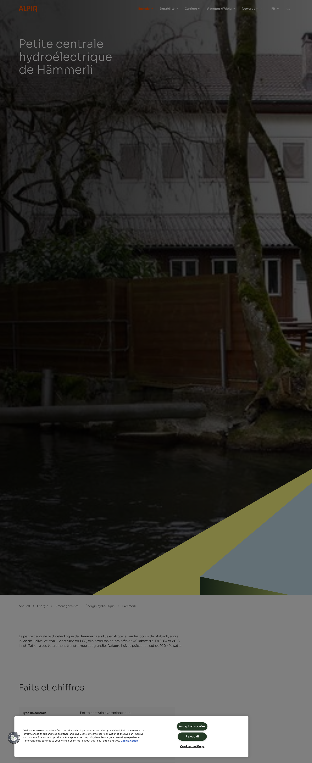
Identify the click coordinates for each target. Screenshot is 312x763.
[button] (14, 738)
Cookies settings (192, 746)
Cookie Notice (129, 740)
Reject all (192, 736)
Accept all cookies (192, 726)
